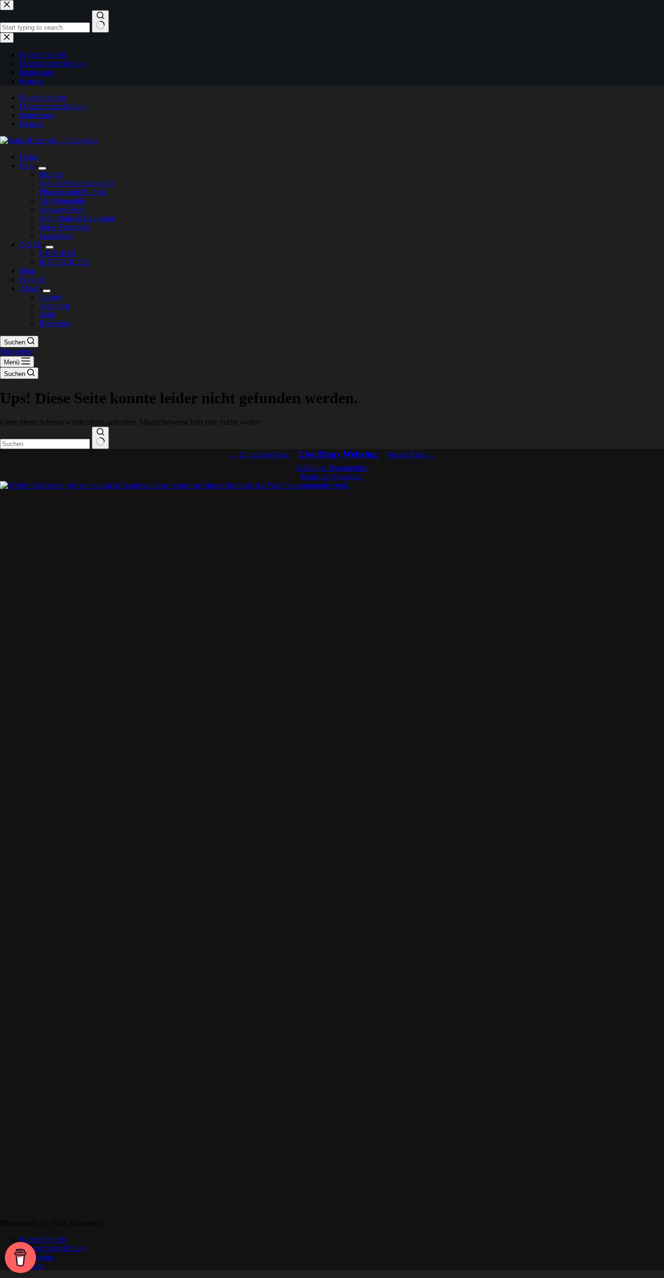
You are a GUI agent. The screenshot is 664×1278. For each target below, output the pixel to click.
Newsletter (16, 351)
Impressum (36, 115)
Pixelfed (51, 174)
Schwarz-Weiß (61, 209)
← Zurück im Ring (259, 454)
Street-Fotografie (64, 227)
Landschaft (56, 236)
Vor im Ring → (411, 454)
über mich (54, 306)
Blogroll (32, 279)
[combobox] (45, 444)
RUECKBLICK (64, 262)
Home (28, 157)
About (29, 288)
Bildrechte (54, 323)
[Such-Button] (100, 438)
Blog (27, 166)
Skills (47, 314)
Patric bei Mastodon (332, 476)
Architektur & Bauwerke (77, 218)
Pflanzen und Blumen (72, 192)
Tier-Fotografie (62, 201)
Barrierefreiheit (42, 97)
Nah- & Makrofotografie (76, 183)
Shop (27, 271)
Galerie (50, 297)
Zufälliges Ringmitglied (332, 468)
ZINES (30, 244)
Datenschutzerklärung (53, 106)
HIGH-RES (57, 253)
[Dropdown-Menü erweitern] (42, 168)
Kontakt (31, 124)
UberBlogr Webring (339, 454)
